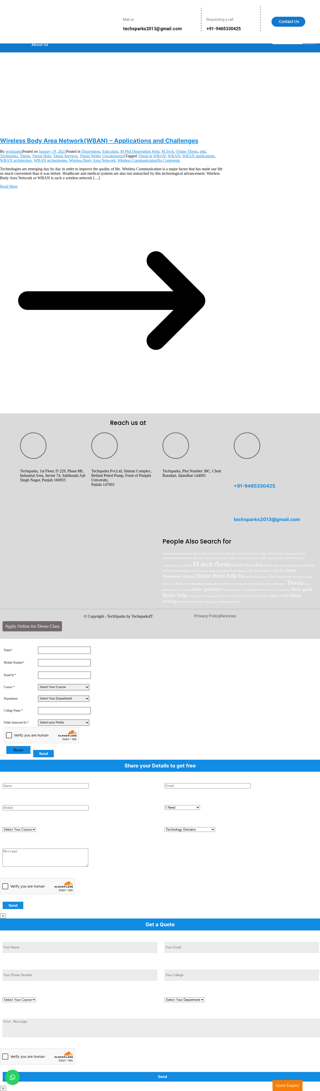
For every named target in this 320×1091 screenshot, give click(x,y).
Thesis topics (261, 596)
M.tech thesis (211, 564)
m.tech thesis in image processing (209, 570)
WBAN (174, 156)
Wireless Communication (137, 160)
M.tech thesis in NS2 (242, 570)
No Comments (168, 160)
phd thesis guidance (257, 576)
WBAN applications (198, 156)
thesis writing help (189, 601)
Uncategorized (113, 156)
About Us (40, 44)
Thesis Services (65, 156)
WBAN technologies (50, 160)
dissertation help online (238, 553)
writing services (229, 601)
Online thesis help (216, 576)
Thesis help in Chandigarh (203, 596)
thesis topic (243, 596)
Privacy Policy (207, 616)
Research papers (263, 583)
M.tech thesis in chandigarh (280, 565)
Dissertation (91, 151)
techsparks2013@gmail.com (267, 519)
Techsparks (9, 156)
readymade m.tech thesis (218, 583)
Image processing (295, 553)
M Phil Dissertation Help (140, 151)
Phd (241, 576)
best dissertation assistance (177, 553)
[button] (41, 44)
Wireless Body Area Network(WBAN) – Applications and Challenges (99, 140)
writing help (210, 601)
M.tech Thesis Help (247, 565)
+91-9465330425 (254, 486)
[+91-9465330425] (240, 471)
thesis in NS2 (226, 596)
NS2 (281, 570)
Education (110, 151)
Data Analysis (216, 553)
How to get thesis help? (268, 553)
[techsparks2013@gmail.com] (240, 504)
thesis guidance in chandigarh (240, 589)
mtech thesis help (266, 570)
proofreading (195, 583)
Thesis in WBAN (152, 156)
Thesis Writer (90, 156)
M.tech (188, 565)
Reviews (228, 616)
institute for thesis (174, 558)
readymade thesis (244, 583)
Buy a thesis (200, 553)
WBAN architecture (16, 160)
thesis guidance (206, 589)
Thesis (25, 156)
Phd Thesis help (280, 576)
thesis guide (302, 589)
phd (203, 151)
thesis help (174, 595)
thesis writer (280, 595)
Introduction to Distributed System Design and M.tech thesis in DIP (227, 558)
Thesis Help (41, 156)
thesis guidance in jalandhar (274, 589)
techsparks (14, 151)
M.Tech (168, 151)
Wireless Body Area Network (92, 160)
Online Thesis (187, 151)
